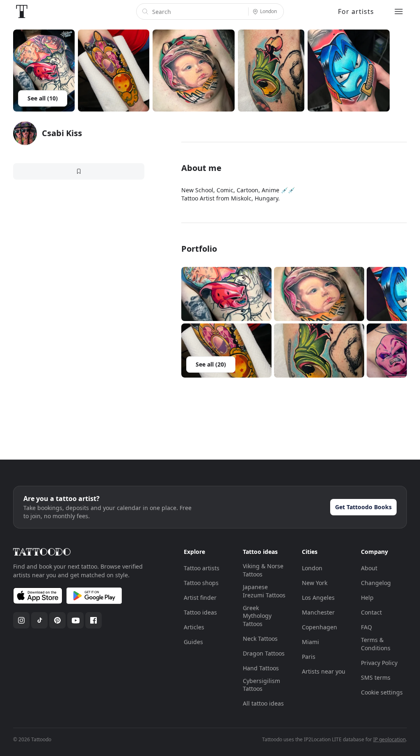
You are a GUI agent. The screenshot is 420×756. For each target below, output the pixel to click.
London (312, 568)
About (369, 568)
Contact (371, 612)
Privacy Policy (379, 663)
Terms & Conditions (375, 644)
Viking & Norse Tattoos (263, 570)
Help (367, 597)
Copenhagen (319, 627)
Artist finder (200, 597)
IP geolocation (389, 739)
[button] (226, 294)
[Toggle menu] (398, 11)
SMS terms (375, 677)
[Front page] (22, 11)
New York (314, 583)
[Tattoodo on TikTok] (39, 620)
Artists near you (323, 671)
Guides (193, 642)
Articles (194, 627)
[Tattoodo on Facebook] (93, 620)
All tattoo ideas (263, 703)
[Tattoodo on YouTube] (75, 620)
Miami (310, 642)
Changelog (376, 583)
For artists (356, 11)
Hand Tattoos (261, 668)
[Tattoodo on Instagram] (21, 620)
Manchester (318, 612)
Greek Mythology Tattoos (257, 616)
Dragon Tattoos (264, 653)
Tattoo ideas (200, 612)
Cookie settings (382, 692)
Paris (308, 656)
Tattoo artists (201, 568)
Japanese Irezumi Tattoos (264, 591)
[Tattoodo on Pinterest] (57, 620)
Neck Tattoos (260, 638)
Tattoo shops (201, 583)
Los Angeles (318, 597)
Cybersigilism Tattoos (261, 685)
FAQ (366, 627)
